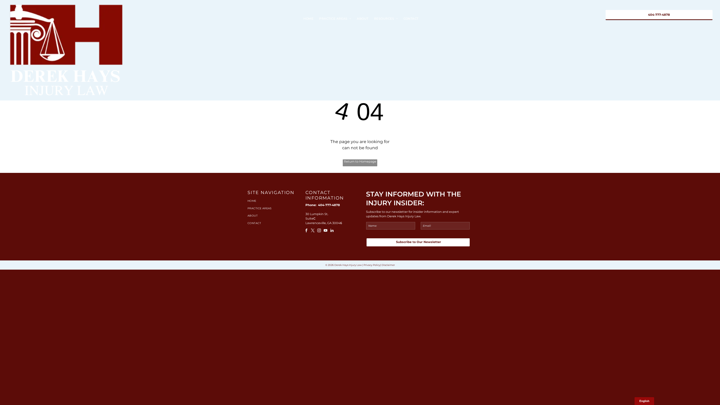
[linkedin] (332, 231)
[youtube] (325, 231)
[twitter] (313, 231)
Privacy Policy (372, 264)
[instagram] (319, 231)
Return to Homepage (360, 161)
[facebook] (306, 231)
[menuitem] (308, 19)
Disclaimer (388, 264)
